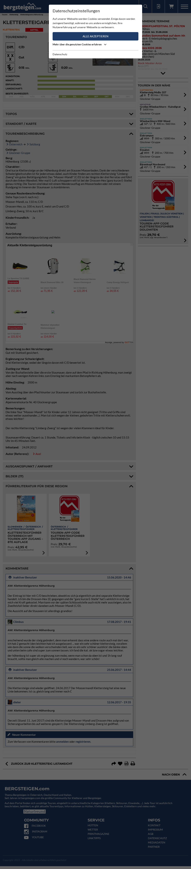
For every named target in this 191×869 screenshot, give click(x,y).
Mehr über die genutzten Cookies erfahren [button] (77, 44)
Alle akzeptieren (95, 36)
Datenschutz (60, 54)
